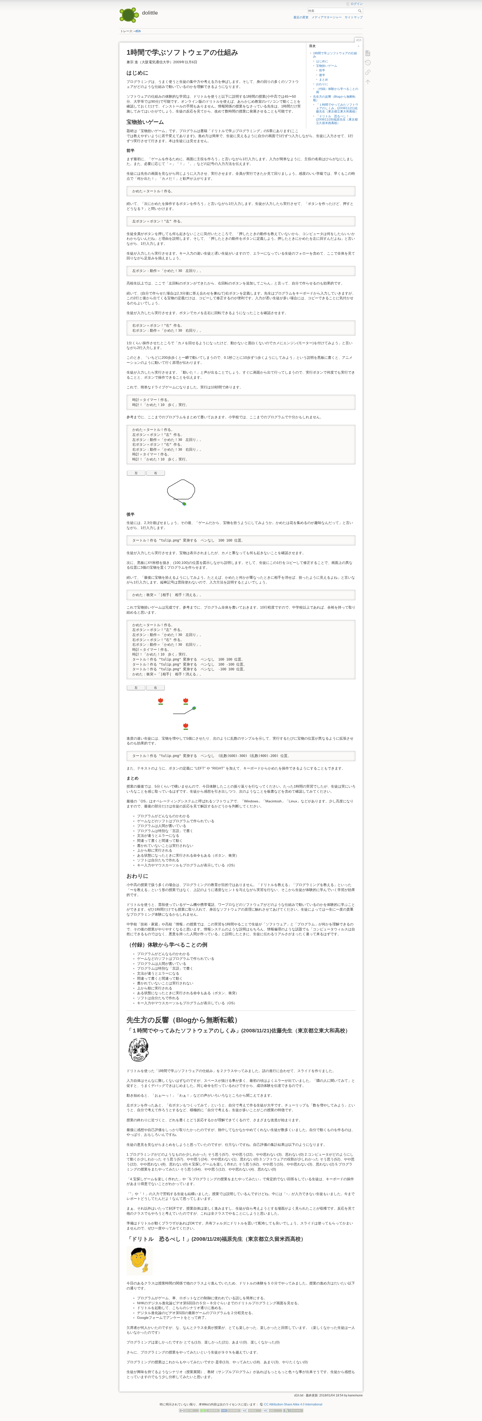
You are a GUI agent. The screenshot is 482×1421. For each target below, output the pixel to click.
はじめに (322, 61)
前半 (322, 70)
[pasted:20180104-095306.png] (140, 1261)
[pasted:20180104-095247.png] (139, 1050)
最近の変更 (301, 17)
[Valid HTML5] (252, 1410)
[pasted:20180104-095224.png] (162, 707)
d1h (138, 31)
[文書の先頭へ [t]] (368, 82)
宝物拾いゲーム (326, 66)
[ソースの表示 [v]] (368, 53)
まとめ (323, 79)
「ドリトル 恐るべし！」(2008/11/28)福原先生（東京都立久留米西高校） (337, 119)
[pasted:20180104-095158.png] (161, 488)
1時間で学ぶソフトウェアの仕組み (335, 54)
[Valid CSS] (272, 1410)
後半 (322, 75)
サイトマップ (354, 17)
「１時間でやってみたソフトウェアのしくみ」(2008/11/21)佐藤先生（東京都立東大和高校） (337, 108)
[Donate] (210, 1410)
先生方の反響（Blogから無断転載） (334, 98)
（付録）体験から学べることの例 (337, 90)
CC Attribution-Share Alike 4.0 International (293, 1404)
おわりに (322, 84)
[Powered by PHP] (231, 1410)
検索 (360, 11)
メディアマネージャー (327, 17)
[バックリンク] (368, 72)
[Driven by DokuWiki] (293, 1410)
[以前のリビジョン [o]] (368, 63)
